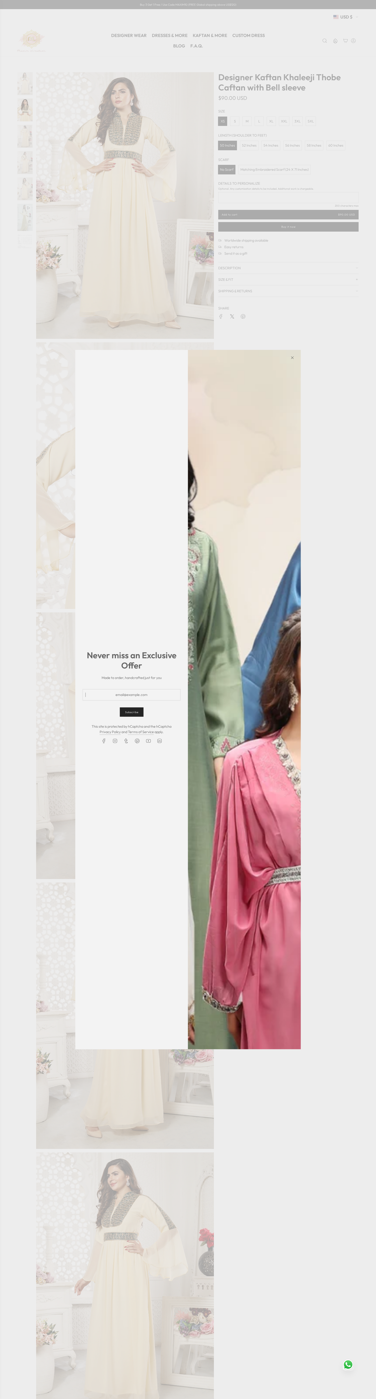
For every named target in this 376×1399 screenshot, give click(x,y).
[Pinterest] (137, 741)
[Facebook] (104, 741)
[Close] (292, 357)
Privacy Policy (110, 732)
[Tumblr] (126, 741)
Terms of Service (141, 732)
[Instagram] (115, 741)
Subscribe (131, 712)
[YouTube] (148, 741)
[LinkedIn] (159, 741)
